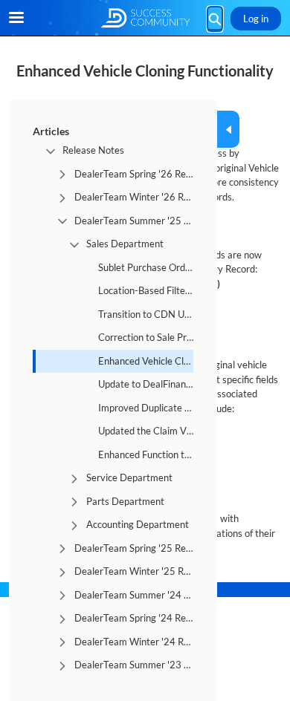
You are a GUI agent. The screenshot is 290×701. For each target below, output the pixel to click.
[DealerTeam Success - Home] (145, 18)
